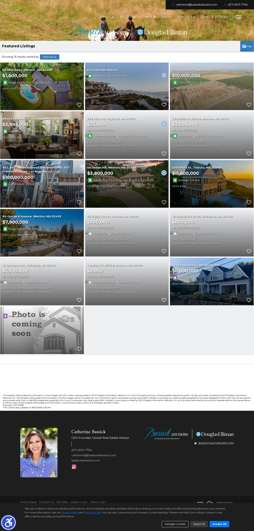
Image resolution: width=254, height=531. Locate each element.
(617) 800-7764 (237, 4)
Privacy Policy (69, 512)
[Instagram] (74, 466)
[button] (8, 522)
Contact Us (46, 502)
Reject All (199, 523)
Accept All (219, 523)
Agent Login (79, 502)
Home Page (28, 502)
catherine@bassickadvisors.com (196, 4)
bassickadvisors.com (85, 460)
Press (166, 17)
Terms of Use (92, 512)
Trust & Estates (214, 17)
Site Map (62, 502)
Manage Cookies (175, 523)
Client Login (98, 502)
